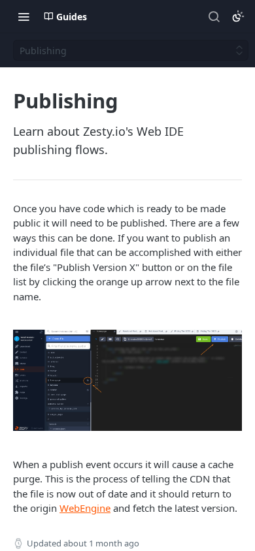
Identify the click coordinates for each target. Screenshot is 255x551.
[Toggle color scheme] (238, 16)
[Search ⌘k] (213, 16)
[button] (127, 380)
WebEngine (85, 507)
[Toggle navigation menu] (23, 16)
